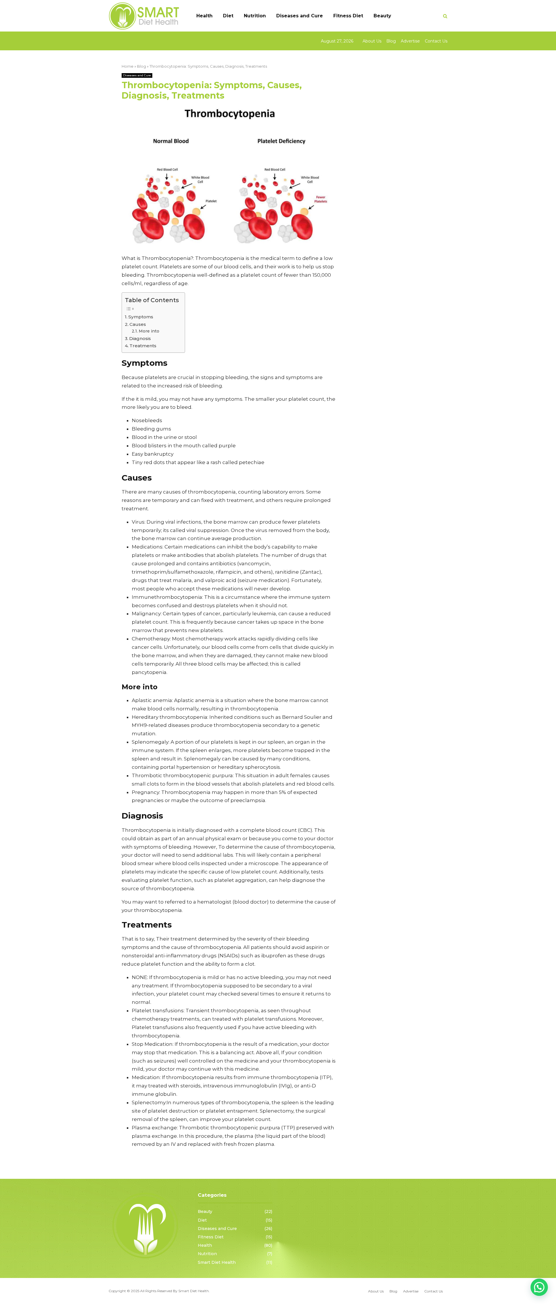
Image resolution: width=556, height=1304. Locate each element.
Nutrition (255, 16)
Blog (391, 41)
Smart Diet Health (217, 1262)
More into (149, 331)
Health (204, 16)
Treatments (142, 345)
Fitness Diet (348, 16)
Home (127, 66)
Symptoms (140, 316)
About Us (372, 41)
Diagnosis (140, 338)
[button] (539, 1287)
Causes (137, 324)
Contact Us (436, 41)
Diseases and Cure (299, 16)
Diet (228, 16)
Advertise (410, 41)
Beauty (382, 16)
